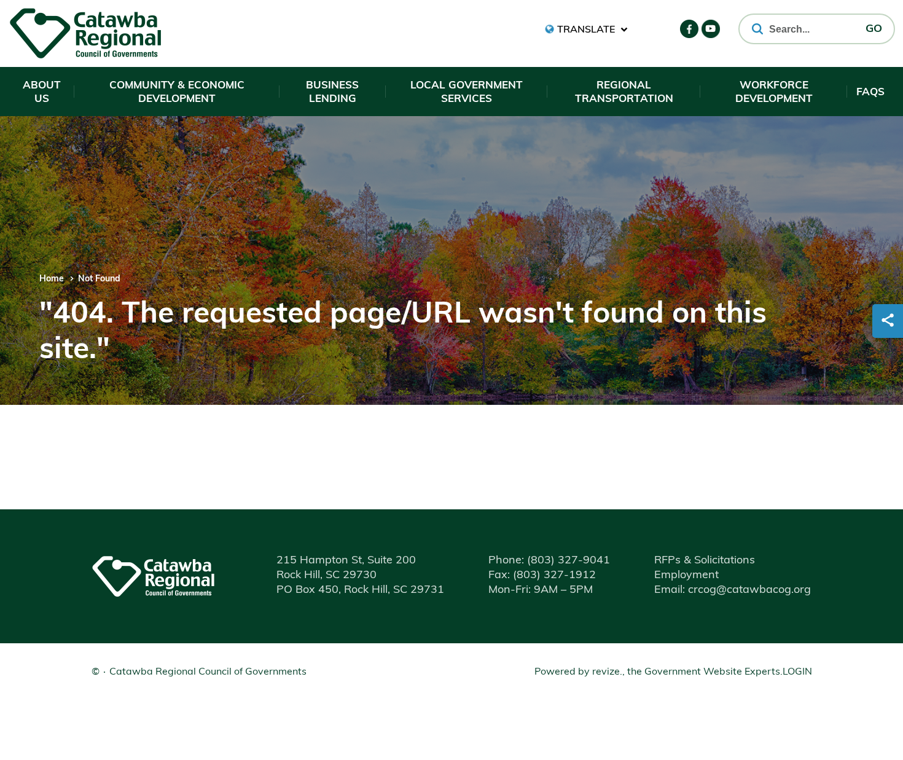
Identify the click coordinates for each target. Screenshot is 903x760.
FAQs (870, 92)
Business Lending (332, 92)
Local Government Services (466, 92)
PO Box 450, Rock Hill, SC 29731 (360, 590)
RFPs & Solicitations (704, 560)
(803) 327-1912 (542, 575)
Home (51, 279)
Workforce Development (774, 92)
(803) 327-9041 (549, 560)
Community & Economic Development (176, 92)
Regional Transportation (624, 92)
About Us (42, 92)
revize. (607, 672)
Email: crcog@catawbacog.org (732, 590)
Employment (686, 575)
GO (874, 29)
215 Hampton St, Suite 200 (346, 560)
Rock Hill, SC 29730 (326, 575)
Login (797, 672)
